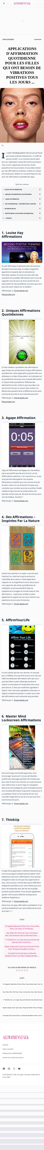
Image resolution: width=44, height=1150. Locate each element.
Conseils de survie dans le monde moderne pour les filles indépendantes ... (22, 954)
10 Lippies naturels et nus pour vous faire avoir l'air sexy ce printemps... (22, 927)
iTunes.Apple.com (21, 290)
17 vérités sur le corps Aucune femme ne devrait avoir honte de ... (22, 941)
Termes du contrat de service (13, 1057)
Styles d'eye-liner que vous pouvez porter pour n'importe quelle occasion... (22, 947)
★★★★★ (37, 39)
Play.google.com (8, 294)
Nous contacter (8, 1049)
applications (8, 39)
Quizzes (5, 1045)
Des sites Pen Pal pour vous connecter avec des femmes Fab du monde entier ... (22, 934)
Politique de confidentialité (12, 1053)
